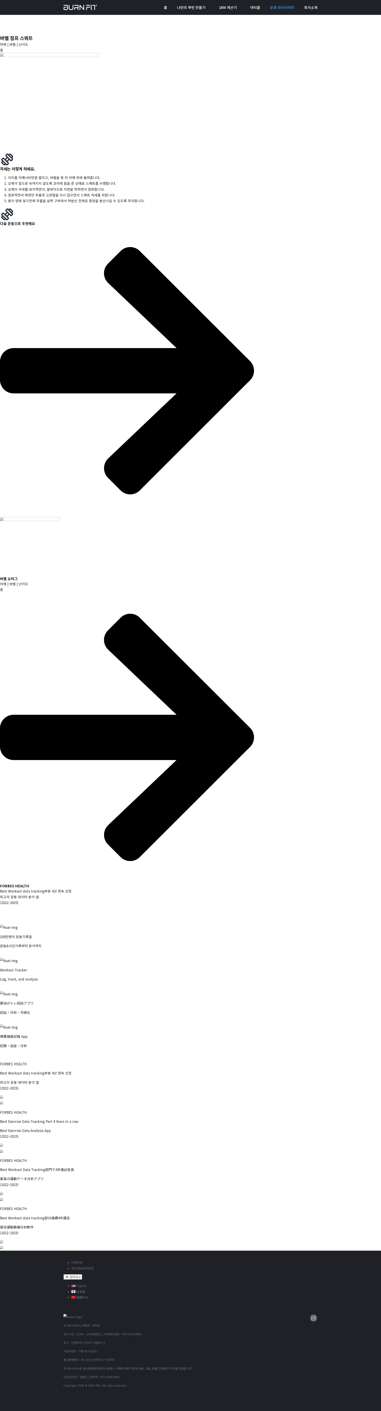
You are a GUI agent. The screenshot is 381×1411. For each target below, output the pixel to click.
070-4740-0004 (131, 1334)
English (81, 1286)
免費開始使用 (10, 1054)
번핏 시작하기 (10, 954)
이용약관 (77, 1262)
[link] (127, 545)
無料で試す (8, 1021)
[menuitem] (165, 7)
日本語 (80, 1292)
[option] (194, 1286)
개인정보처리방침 (82, 1268)
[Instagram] (314, 1318)
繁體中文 (81, 1297)
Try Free (6, 988)
